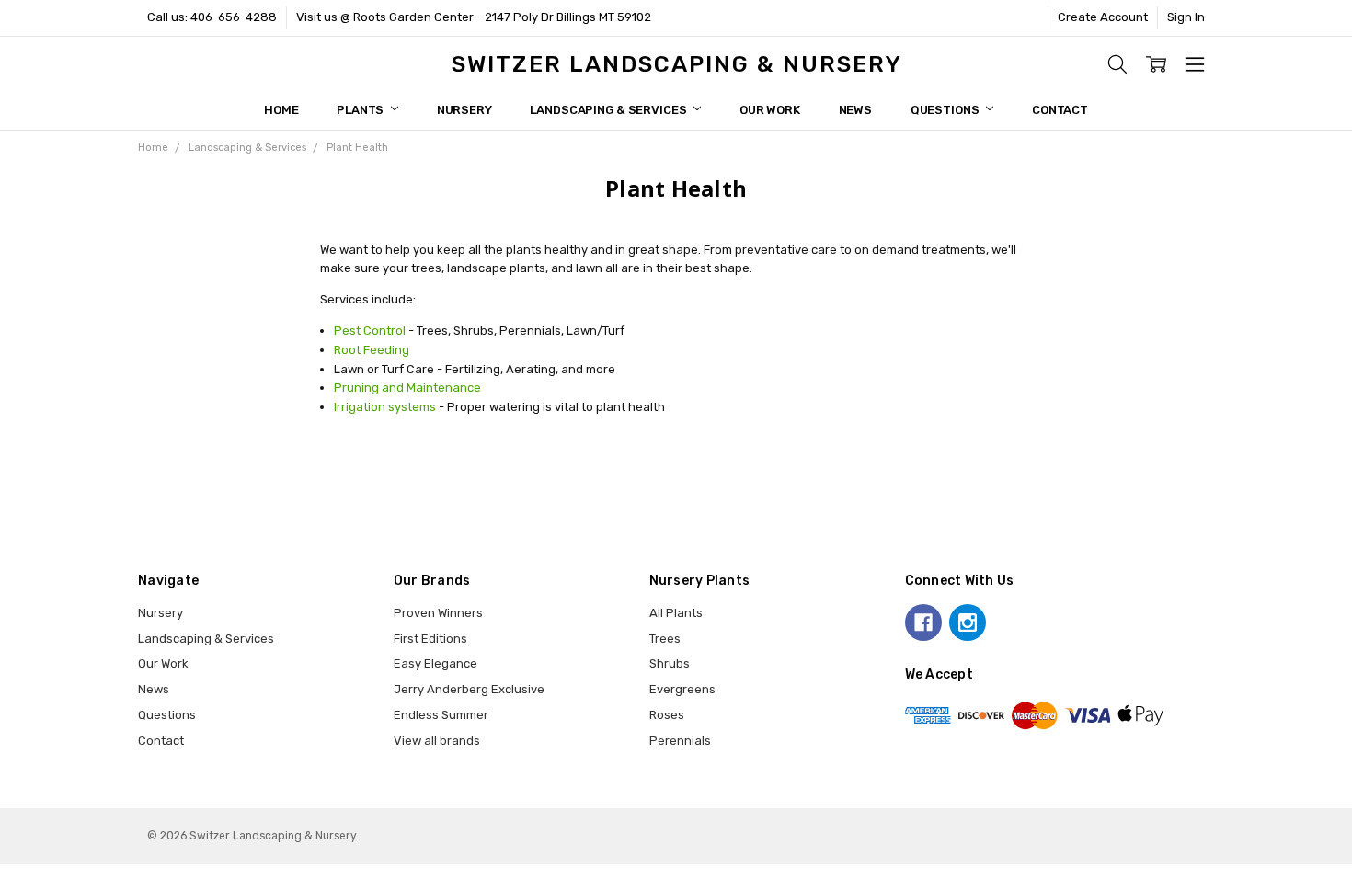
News (855, 110)
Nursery (464, 110)
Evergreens (682, 689)
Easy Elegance (435, 663)
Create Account (1103, 17)
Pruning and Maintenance (407, 387)
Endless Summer (441, 715)
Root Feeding (371, 350)
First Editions (430, 638)
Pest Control (370, 330)
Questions (946, 110)
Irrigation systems (385, 407)
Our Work (769, 110)
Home (281, 110)
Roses (666, 715)
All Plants (676, 613)
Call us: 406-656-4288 (212, 17)
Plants (361, 110)
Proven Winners (438, 613)
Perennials (680, 741)
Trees (665, 638)
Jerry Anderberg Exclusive (469, 689)
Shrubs (669, 663)
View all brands (437, 741)
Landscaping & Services (609, 110)
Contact (1060, 110)
